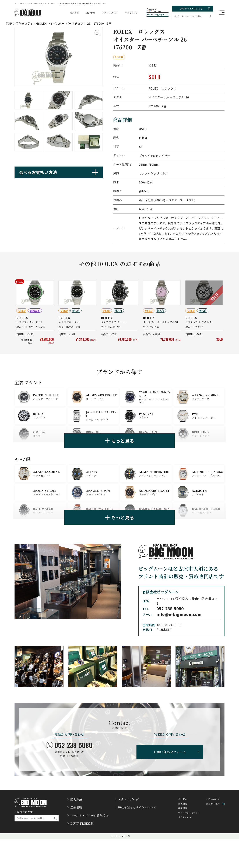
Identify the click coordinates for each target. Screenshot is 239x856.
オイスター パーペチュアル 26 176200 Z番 (81, 23)
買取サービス (213, 804)
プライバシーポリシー (189, 813)
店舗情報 (90, 13)
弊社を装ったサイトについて (137, 807)
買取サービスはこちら (191, 8)
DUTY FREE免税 (82, 823)
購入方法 (74, 13)
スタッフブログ (110, 13)
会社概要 (182, 799)
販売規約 (182, 804)
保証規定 (182, 808)
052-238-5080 (73, 745)
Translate (156, 11)
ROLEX (41, 23)
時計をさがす (131, 13)
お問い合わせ (213, 799)
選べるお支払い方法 (38, 172)
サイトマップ (184, 817)
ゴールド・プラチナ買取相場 (89, 815)
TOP (9, 23)
